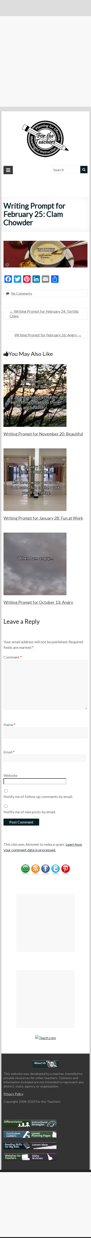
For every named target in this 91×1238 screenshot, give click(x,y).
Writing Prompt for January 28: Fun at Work (43, 518)
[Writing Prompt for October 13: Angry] (35, 535)
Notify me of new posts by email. (30, 812)
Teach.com (47, 1037)
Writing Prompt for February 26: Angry (47, 335)
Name (10, 724)
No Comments (21, 293)
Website (10, 775)
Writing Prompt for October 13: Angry (38, 602)
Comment (13, 657)
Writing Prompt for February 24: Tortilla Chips (44, 313)
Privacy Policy (13, 1094)
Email (9, 752)
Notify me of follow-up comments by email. (38, 796)
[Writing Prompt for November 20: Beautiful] (35, 366)
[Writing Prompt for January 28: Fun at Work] (35, 450)
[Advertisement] (45, 61)
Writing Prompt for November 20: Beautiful (43, 433)
